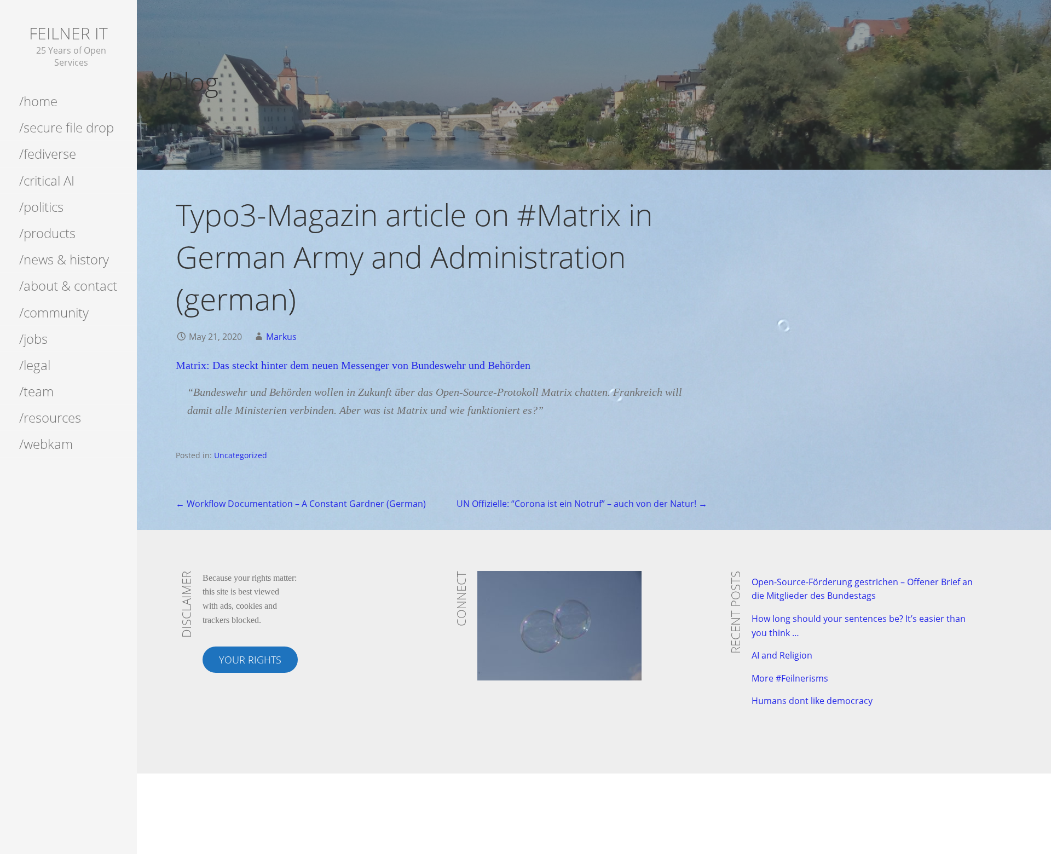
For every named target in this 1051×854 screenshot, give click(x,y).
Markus (281, 337)
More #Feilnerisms (790, 678)
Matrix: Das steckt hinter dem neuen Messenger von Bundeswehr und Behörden (353, 365)
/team (36, 391)
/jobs (33, 339)
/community (54, 312)
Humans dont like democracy (812, 701)
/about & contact (68, 285)
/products (47, 233)
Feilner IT (68, 33)
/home (38, 101)
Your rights (250, 659)
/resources (50, 417)
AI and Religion (782, 655)
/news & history (64, 259)
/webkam (46, 444)
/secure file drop (66, 127)
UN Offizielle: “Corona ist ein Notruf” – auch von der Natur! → (582, 504)
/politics (41, 207)
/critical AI (46, 180)
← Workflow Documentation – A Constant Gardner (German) (301, 504)
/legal (34, 365)
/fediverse (47, 154)
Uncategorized (240, 455)
